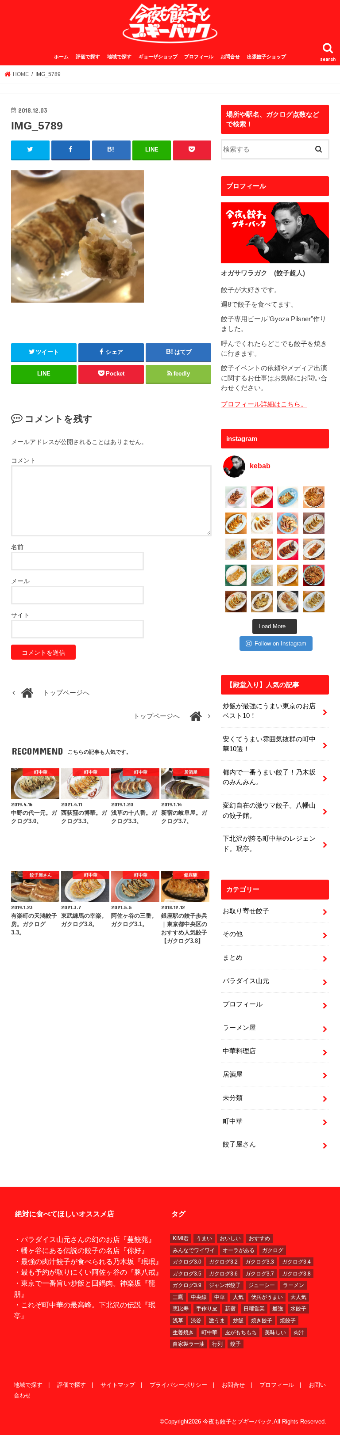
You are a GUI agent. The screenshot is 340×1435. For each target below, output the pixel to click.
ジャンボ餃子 (225, 1285)
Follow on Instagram (280, 643)
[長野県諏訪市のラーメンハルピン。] (314, 601)
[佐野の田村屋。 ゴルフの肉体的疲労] (262, 575)
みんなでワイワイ (194, 1250)
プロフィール (198, 56)
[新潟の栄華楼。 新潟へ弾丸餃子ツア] (288, 601)
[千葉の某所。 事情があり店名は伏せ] (288, 549)
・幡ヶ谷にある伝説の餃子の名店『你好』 (81, 1250)
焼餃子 (288, 1320)
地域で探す (119, 56)
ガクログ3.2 (223, 1262)
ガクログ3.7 (259, 1274)
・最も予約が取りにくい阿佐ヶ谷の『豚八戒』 (88, 1272)
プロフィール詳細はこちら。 (264, 404)
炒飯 (238, 1320)
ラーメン (293, 1285)
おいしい (230, 1238)
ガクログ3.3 (259, 1262)
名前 (17, 546)
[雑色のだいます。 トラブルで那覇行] (262, 497)
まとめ (233, 957)
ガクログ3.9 (187, 1285)
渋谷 (196, 1320)
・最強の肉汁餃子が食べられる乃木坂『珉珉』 (88, 1261)
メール (20, 581)
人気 (238, 1297)
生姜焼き (183, 1332)
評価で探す (88, 56)
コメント (23, 460)
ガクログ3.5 (187, 1274)
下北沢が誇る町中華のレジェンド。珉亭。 (269, 843)
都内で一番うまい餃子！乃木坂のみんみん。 (269, 777)
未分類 (233, 1097)
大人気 (298, 1297)
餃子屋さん (239, 1144)
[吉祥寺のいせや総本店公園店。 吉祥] (314, 549)
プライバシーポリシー (178, 1385)
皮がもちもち (241, 1332)
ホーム (61, 56)
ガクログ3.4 (296, 1262)
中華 (219, 1297)
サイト (20, 615)
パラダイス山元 (246, 980)
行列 (217, 1344)
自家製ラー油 (189, 1344)
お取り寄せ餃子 (246, 911)
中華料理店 (239, 1051)
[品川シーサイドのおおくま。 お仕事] (262, 523)
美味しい (275, 1332)
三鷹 (178, 1297)
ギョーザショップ (158, 56)
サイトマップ (117, 1385)
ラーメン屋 (239, 1027)
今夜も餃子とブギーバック (237, 1421)
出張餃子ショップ (266, 56)
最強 (277, 1309)
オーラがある (239, 1250)
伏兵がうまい (267, 1297)
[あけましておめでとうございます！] (314, 575)
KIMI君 (181, 1238)
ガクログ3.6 (223, 1274)
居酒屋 (233, 1074)
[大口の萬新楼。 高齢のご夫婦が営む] (288, 523)
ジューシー (261, 1285)
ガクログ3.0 (187, 1262)
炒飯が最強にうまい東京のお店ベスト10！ (269, 710)
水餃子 (298, 1309)
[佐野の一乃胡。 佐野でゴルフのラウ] (288, 575)
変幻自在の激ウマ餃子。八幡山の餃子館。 (269, 810)
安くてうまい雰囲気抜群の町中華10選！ (269, 744)
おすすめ (259, 1238)
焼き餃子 (261, 1320)
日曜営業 (254, 1309)
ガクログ (272, 1250)
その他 (233, 934)
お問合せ (230, 56)
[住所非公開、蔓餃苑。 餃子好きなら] (262, 549)
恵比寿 (181, 1309)
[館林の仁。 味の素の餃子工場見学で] (262, 601)
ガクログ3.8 (296, 1274)
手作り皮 (206, 1309)
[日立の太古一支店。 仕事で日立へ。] (288, 497)
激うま (217, 1320)
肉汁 (299, 1332)
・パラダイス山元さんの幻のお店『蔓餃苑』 (84, 1239)
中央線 (199, 1297)
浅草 (178, 1320)
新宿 (230, 1309)
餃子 (235, 1344)
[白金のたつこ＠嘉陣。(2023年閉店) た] (314, 497)
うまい (204, 1238)
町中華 (233, 1121)
